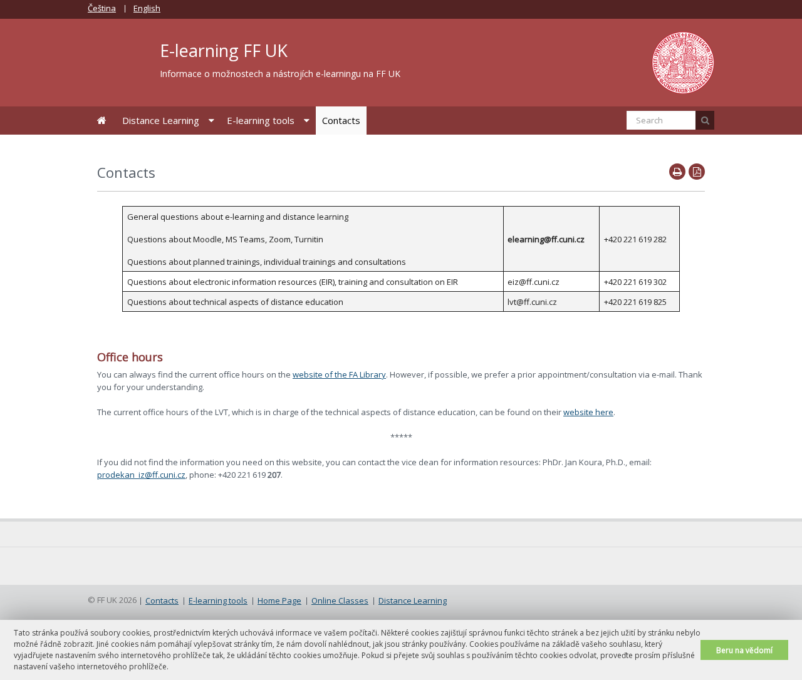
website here (588, 412)
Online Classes (339, 600)
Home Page (102, 120)
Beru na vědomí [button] (744, 650)
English (146, 8)
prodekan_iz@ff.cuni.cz (141, 474)
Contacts (341, 120)
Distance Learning (160, 120)
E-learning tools (260, 120)
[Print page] (677, 171)
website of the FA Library (339, 374)
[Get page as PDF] (697, 171)
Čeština (102, 8)
